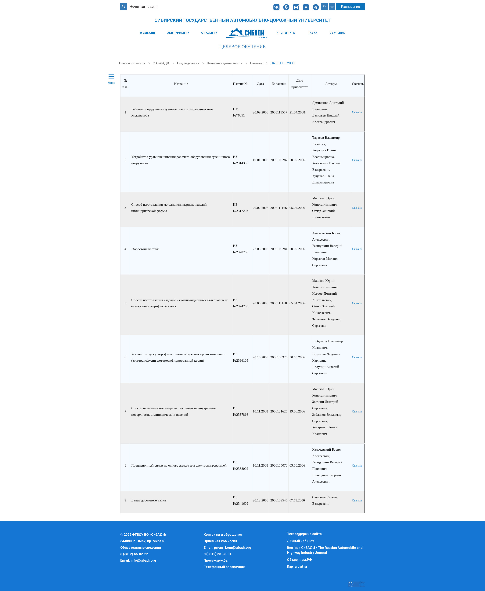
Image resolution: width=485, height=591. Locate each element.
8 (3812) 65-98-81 (217, 554)
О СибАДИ (147, 32)
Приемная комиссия (220, 541)
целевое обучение (242, 46)
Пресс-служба (216, 560)
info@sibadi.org (143, 560)
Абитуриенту (178, 32)
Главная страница (132, 63)
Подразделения (188, 63)
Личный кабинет (300, 541)
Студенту (209, 32)
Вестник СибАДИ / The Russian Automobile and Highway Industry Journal (325, 550)
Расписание (350, 7)
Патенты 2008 (282, 63)
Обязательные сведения (140, 547)
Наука (313, 32)
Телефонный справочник (224, 567)
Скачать (357, 112)
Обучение (337, 32)
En (324, 7)
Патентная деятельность (225, 63)
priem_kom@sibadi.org (232, 547)
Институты (286, 32)
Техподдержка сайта (304, 534)
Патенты (257, 63)
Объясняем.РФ (299, 560)
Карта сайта (297, 566)
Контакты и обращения (223, 535)
